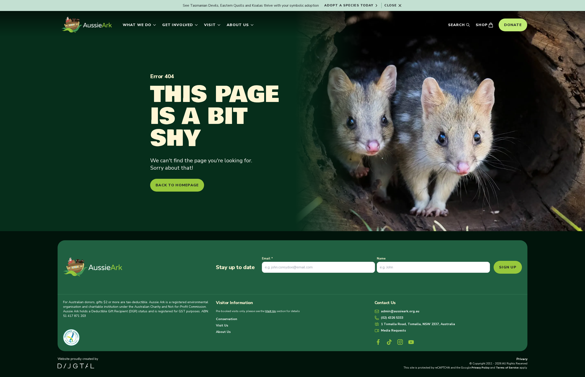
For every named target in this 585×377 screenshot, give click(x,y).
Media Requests (393, 330)
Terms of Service (507, 367)
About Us (238, 25)
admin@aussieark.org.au (400, 311)
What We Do (137, 25)
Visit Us (270, 311)
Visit (210, 25)
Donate (513, 24)
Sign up (507, 267)
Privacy (521, 359)
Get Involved (177, 25)
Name (381, 258)
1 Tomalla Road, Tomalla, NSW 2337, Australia (418, 324)
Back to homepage (177, 185)
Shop (482, 24)
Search (456, 25)
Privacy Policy (480, 367)
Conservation (226, 319)
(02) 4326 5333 (392, 318)
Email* (267, 258)
